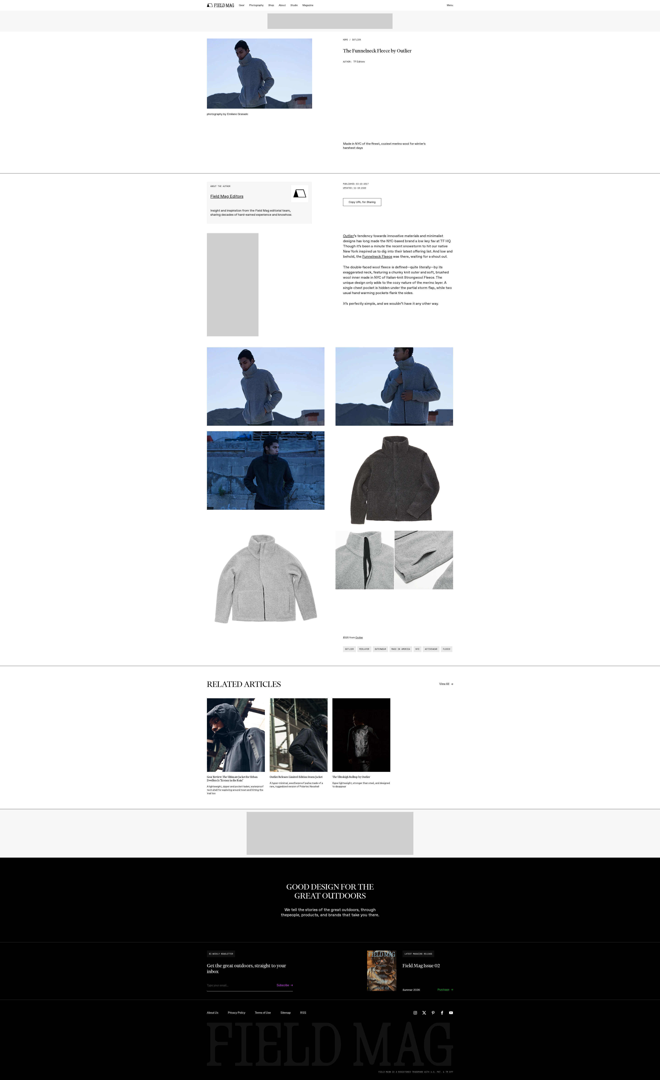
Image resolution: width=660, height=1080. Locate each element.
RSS (303, 1012)
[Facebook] (442, 1013)
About (282, 5)
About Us (212, 1012)
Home (345, 40)
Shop (271, 5)
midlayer (364, 649)
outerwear (380, 649)
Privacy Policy (236, 1012)
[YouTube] (451, 1013)
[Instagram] (415, 1013)
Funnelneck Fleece (377, 256)
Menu (450, 5)
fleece (446, 649)
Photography (256, 5)
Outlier (348, 236)
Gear (241, 5)
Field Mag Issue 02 (421, 965)
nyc (417, 649)
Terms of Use (263, 1012)
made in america (401, 649)
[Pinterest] (433, 1013)
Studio (294, 5)
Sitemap (285, 1012)
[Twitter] (424, 1013)
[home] (220, 5)
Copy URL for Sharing (362, 202)
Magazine (307, 5)
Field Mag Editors (226, 196)
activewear (431, 649)
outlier (356, 40)
